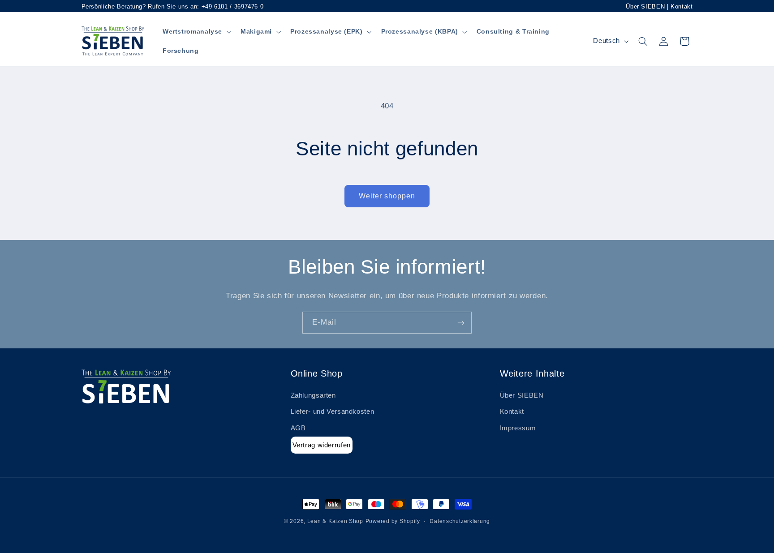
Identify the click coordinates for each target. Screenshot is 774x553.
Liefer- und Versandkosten (332, 412)
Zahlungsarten (313, 395)
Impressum (518, 428)
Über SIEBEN (645, 6)
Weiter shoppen (387, 196)
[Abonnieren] (461, 323)
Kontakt (681, 6)
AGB (298, 428)
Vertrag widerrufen (321, 445)
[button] (196, 31)
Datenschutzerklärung (460, 521)
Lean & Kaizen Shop (335, 521)
